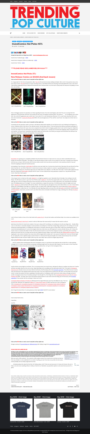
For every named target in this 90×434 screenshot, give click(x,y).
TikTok (11, 1)
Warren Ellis (64, 381)
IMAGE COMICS (28, 378)
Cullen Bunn (17, 377)
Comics (14, 41)
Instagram (16, 1)
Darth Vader (23, 377)
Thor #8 (45, 381)
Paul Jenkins (69, 379)
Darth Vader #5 (35, 377)
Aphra (33, 375)
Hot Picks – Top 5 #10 (73, 386)
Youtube (25, 1)
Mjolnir (41, 379)
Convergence (49, 375)
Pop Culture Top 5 (31, 33)
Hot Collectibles (50, 33)
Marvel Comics (30, 379)
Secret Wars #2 (24, 381)
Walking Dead (58, 381)
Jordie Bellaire (68, 378)
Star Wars (30, 381)
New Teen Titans (64, 379)
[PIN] (18, 52)
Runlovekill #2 (14, 381)
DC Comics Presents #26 (43, 377)
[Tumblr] (22, 52)
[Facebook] (12, 52)
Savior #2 (19, 381)
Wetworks (69, 381)
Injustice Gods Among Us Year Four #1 (44, 378)
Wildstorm (23, 382)
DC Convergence (51, 377)
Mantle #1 (25, 379)
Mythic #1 (45, 379)
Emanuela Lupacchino (71, 377)
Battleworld (37, 375)
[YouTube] (15, 52)
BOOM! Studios (43, 375)
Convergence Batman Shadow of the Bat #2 (61, 375)
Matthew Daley (36, 379)
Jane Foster (55, 378)
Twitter (29, 1)
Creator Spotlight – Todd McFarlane (21, 386)
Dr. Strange (64, 377)
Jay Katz (15, 46)
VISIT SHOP (34, 1)
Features (19, 41)
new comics (58, 379)
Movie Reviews (41, 33)
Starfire (34, 381)
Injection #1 (34, 378)
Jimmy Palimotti (61, 378)
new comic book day (51, 379)
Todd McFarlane (50, 381)
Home (24, 33)
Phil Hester (75, 379)
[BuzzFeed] (25, 52)
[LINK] (17, 52)
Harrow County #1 (22, 378)
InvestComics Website (62, 33)
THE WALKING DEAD (39, 381)
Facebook (21, 1)
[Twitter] (13, 52)
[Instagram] (23, 52)
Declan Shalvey (58, 377)
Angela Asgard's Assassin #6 (26, 375)
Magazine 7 (77, 430)
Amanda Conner (16, 375)
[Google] (20, 52)
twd (55, 381)
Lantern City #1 (19, 379)
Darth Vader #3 (29, 377)
